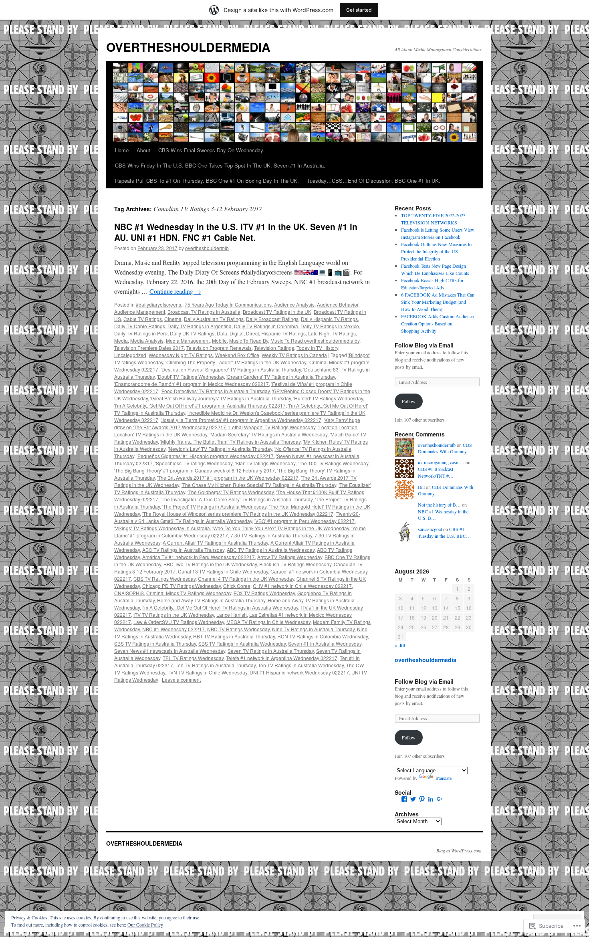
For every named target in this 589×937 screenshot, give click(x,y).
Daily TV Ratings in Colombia (266, 326)
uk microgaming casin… (441, 462)
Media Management (188, 340)
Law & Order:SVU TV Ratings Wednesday (178, 621)
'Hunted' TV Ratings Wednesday (328, 398)
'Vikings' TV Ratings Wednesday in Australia (162, 528)
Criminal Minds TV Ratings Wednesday (188, 593)
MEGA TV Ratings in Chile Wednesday (268, 621)
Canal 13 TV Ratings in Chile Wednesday (223, 571)
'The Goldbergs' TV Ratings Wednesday (231, 492)
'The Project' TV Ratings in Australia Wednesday (214, 506)
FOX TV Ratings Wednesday (264, 593)
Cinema (173, 318)
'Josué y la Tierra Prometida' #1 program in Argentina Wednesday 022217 (241, 419)
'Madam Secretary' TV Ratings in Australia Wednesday (268, 434)
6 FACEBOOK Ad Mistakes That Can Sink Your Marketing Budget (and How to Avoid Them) (437, 301)
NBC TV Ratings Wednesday (238, 629)
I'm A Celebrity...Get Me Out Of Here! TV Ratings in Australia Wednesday (220, 607)
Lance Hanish (231, 614)
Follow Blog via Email (424, 345)
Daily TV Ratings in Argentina (199, 326)
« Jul (400, 645)
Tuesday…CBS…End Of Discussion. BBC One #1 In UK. (373, 180)
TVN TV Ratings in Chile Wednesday (207, 672)
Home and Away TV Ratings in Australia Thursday (211, 600)
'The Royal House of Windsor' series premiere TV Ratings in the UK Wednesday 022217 (237, 513)
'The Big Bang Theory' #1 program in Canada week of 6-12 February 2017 (194, 470)
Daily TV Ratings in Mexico (330, 326)
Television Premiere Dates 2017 (149, 347)
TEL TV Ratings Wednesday (193, 657)
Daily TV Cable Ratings (139, 326)
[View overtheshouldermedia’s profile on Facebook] (404, 799)
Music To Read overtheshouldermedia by (314, 340)
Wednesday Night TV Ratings (181, 354)
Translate (443, 778)
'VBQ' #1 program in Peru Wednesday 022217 (304, 520)
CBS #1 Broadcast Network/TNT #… (436, 472)
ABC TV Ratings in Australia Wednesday (271, 549)
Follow (409, 401)
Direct (252, 333)
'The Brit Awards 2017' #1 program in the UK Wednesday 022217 (228, 477)
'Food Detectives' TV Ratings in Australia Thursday (215, 391)
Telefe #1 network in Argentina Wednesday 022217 (281, 657)
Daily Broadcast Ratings (272, 318)
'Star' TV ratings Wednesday (265, 463)
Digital (237, 333)
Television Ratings (274, 347)
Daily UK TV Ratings (192, 333)
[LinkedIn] (431, 799)
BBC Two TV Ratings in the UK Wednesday (210, 564)
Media (121, 340)
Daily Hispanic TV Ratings (329, 318)
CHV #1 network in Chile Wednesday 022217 (302, 585)
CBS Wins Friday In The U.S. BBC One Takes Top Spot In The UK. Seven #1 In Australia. (220, 165)
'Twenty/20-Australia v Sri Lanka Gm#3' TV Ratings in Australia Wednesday (237, 517)
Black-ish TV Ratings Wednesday (295, 564)
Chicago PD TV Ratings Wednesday (181, 585)
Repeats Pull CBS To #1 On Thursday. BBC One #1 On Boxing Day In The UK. (207, 180)
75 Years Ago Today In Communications (228, 304)
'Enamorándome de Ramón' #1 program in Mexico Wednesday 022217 (191, 383)
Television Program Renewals (219, 347)
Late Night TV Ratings (332, 333)
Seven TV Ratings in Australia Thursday (271, 650)
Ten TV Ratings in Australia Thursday (215, 665)
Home (122, 150)
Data (222, 333)
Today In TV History (317, 347)
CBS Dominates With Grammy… (445, 448)
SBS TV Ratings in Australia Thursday (155, 643)
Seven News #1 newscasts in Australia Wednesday (169, 650)
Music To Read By (248, 340)
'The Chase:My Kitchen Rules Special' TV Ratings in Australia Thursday (259, 484)
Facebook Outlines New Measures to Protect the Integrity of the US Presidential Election (436, 251)
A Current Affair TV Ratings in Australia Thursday (215, 542)
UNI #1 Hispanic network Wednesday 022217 (299, 672)
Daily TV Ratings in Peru (140, 333)
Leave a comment (181, 679)
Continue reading (175, 291)
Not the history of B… (439, 504)
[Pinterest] (422, 799)
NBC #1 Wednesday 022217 (173, 629)
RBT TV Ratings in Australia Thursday (234, 636)
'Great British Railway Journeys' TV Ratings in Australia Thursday (220, 398)
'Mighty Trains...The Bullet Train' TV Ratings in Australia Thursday (230, 441)
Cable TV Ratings (142, 318)
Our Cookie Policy (145, 924)
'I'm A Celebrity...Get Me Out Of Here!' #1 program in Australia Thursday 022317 (200, 405)
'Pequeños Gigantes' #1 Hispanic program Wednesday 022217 (205, 455)
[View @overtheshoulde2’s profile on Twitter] (413, 799)
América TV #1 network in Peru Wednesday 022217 (198, 556)
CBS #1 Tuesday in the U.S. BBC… (444, 532)
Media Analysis (146, 340)
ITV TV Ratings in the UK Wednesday (173, 614)
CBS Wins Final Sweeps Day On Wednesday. (211, 150)
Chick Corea (236, 585)
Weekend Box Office (237, 354)
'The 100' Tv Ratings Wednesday (333, 463)
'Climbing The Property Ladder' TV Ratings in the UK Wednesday (235, 362)
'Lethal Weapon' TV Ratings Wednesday (271, 427)
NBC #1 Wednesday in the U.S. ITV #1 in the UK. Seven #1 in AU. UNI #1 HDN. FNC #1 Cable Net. (235, 231)
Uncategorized (130, 354)
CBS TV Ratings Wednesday (164, 578)
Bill (421, 487)
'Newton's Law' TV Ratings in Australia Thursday (220, 448)
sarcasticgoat (430, 529)
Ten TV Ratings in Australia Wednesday (301, 665)
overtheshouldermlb (207, 247)
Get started (359, 10)
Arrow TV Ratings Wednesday (289, 556)
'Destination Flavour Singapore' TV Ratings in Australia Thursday (231, 369)
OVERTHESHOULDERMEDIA (188, 46)
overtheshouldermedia (425, 660)
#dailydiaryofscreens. (159, 304)
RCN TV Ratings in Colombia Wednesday (322, 636)
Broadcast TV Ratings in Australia (203, 311)
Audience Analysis (294, 304)
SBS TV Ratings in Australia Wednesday (242, 643)
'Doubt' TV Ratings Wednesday (190, 376)
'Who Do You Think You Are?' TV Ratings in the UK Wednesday (280, 528)
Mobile (219, 340)
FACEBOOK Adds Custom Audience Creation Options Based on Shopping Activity (437, 323)
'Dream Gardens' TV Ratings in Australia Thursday (280, 376)
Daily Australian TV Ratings (214, 318)
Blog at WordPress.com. (459, 850)
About (143, 150)
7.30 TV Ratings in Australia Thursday (271, 535)
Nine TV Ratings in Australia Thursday (313, 629)
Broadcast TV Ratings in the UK (277, 311)
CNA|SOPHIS (129, 593)
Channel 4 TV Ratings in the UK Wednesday (246, 578)
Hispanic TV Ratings (283, 333)
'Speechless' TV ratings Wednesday (193, 463)
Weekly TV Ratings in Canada (294, 354)
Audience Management (139, 311)
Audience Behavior (337, 304)
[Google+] (439, 799)
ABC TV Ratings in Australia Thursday (183, 549)
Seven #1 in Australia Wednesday (324, 643)
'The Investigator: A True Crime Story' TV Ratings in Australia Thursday (237, 499)
